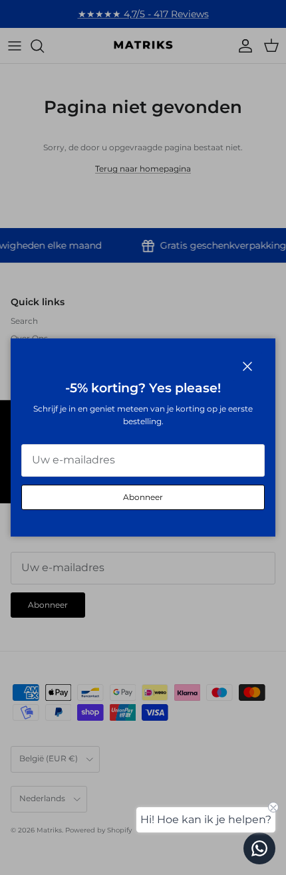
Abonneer (143, 497)
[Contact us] (259, 848)
